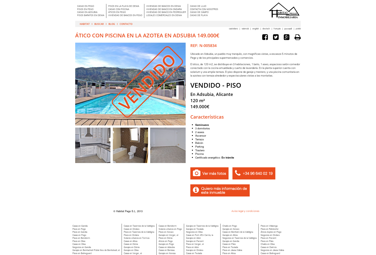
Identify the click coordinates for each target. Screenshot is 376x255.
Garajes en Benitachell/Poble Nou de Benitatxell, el (96, 250)
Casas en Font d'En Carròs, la (199, 235)
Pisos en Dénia (165, 238)
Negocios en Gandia (81, 247)
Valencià (245, 29)
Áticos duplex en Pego (271, 232)
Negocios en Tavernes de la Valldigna (239, 238)
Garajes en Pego (166, 244)
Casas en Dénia (131, 244)
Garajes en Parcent (195, 241)
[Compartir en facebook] (266, 38)
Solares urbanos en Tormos (136, 238)
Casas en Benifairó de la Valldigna (237, 232)
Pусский (288, 29)
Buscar (99, 23)
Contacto (126, 23)
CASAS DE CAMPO (199, 12)
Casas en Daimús (269, 247)
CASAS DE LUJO (198, 6)
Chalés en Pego (229, 226)
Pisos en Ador (192, 247)
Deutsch (266, 29)
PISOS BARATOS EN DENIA (90, 15)
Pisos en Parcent (268, 238)
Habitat (85, 23)
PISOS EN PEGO (85, 9)
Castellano (234, 29)
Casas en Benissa (166, 250)
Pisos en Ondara (131, 235)
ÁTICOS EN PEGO (117, 12)
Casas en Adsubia (167, 247)
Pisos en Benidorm (81, 238)
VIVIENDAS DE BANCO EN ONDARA (164, 9)
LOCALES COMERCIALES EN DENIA (164, 15)
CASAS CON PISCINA (118, 9)
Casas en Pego (79, 235)
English (255, 29)
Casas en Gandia (80, 226)
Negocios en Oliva (194, 232)
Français (277, 29)
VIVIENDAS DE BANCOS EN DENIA (163, 6)
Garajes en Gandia (230, 241)
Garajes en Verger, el (168, 235)
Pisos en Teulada (230, 247)
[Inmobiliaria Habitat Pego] (284, 10)
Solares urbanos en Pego (170, 229)
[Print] (298, 37)
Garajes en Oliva (131, 250)
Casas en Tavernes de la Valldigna (139, 226)
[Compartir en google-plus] (287, 38)
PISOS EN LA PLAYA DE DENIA (123, 6)
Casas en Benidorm (168, 226)
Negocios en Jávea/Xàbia (272, 250)
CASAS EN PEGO (85, 6)
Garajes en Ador (193, 238)
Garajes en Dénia (131, 247)
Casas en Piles (229, 244)
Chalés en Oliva (268, 244)
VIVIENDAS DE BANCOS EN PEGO (125, 15)
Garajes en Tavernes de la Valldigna (202, 226)
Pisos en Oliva (78, 241)
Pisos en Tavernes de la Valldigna (139, 232)
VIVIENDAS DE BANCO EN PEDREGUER (166, 12)
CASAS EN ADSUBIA (87, 12)
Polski (298, 29)
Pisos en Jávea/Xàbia (232, 250)
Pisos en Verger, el (195, 244)
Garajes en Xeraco (230, 229)
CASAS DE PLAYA (199, 15)
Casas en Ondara (131, 229)
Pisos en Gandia (79, 232)
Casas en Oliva (79, 244)
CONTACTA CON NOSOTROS (204, 9)
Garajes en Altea (230, 235)
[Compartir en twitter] (276, 38)
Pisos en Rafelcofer (270, 229)
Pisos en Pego (79, 229)
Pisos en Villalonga (269, 226)
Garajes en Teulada (194, 229)
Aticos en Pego (166, 241)
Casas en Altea (130, 241)
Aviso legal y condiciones (245, 211)
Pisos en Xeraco (166, 232)
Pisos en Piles (267, 241)
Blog (111, 23)
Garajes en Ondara (194, 250)
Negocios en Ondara (270, 235)
